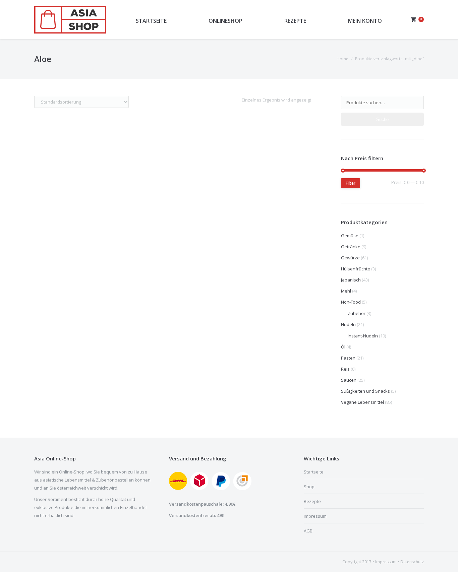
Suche (382, 119)
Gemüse (349, 236)
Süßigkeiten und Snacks (365, 391)
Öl (343, 347)
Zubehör (356, 313)
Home (342, 59)
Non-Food (351, 302)
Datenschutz (412, 562)
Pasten (348, 358)
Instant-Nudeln (363, 336)
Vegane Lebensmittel (362, 402)
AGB (308, 531)
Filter (350, 183)
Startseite (314, 472)
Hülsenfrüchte (355, 269)
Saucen (348, 380)
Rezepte (312, 501)
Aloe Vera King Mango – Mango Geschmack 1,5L (93, 250)
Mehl (346, 291)
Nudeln (348, 324)
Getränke (350, 247)
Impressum (315, 516)
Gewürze (350, 258)
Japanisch (351, 280)
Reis (345, 369)
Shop (309, 487)
